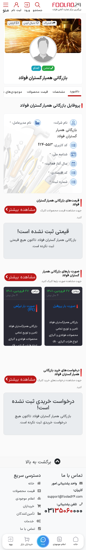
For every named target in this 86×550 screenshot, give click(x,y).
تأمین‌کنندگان (26, 513)
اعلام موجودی (25, 498)
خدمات (29, 521)
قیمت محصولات (24, 491)
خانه (31, 483)
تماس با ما (27, 529)
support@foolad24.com (65, 496)
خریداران (28, 506)
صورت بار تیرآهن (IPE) (24, 308)
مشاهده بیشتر (21, 209)
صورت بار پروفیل (64, 306)
